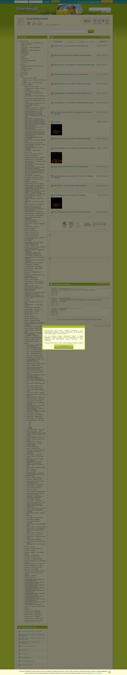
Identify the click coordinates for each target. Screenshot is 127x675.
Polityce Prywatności (96, 673)
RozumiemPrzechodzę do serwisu (63, 346)
